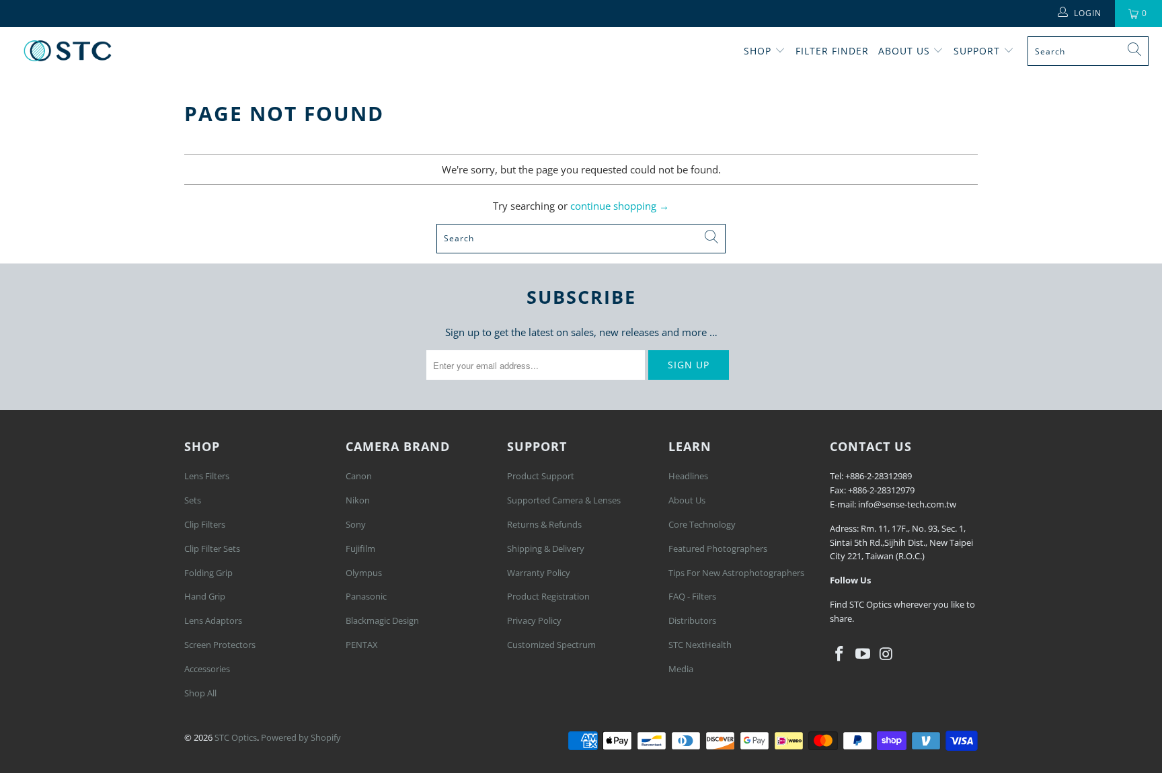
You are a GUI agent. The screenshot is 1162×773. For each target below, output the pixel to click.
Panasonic (366, 596)
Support (978, 50)
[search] (1088, 51)
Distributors (692, 620)
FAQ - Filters (692, 596)
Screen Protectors (220, 645)
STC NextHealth (700, 645)
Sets (192, 500)
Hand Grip (204, 596)
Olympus (364, 573)
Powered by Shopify (301, 737)
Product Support (540, 476)
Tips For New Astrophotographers (736, 573)
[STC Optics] (67, 51)
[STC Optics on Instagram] (886, 654)
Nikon (358, 500)
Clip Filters (204, 524)
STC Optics (236, 737)
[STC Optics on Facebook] (840, 654)
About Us (905, 50)
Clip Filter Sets (212, 548)
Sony (356, 524)
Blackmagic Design (382, 620)
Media (680, 669)
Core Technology (702, 524)
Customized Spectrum (551, 645)
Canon (359, 476)
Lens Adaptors (213, 620)
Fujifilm (360, 548)
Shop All (200, 693)
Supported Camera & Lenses (564, 500)
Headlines (688, 476)
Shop (757, 50)
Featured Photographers (717, 548)
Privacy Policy (534, 620)
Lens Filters (206, 476)
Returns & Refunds (544, 524)
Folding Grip (208, 573)
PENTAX (362, 645)
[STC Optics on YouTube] (863, 654)
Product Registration (548, 596)
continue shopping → (619, 205)
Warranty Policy (538, 573)
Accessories (207, 669)
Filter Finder (832, 50)
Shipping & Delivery (545, 548)
